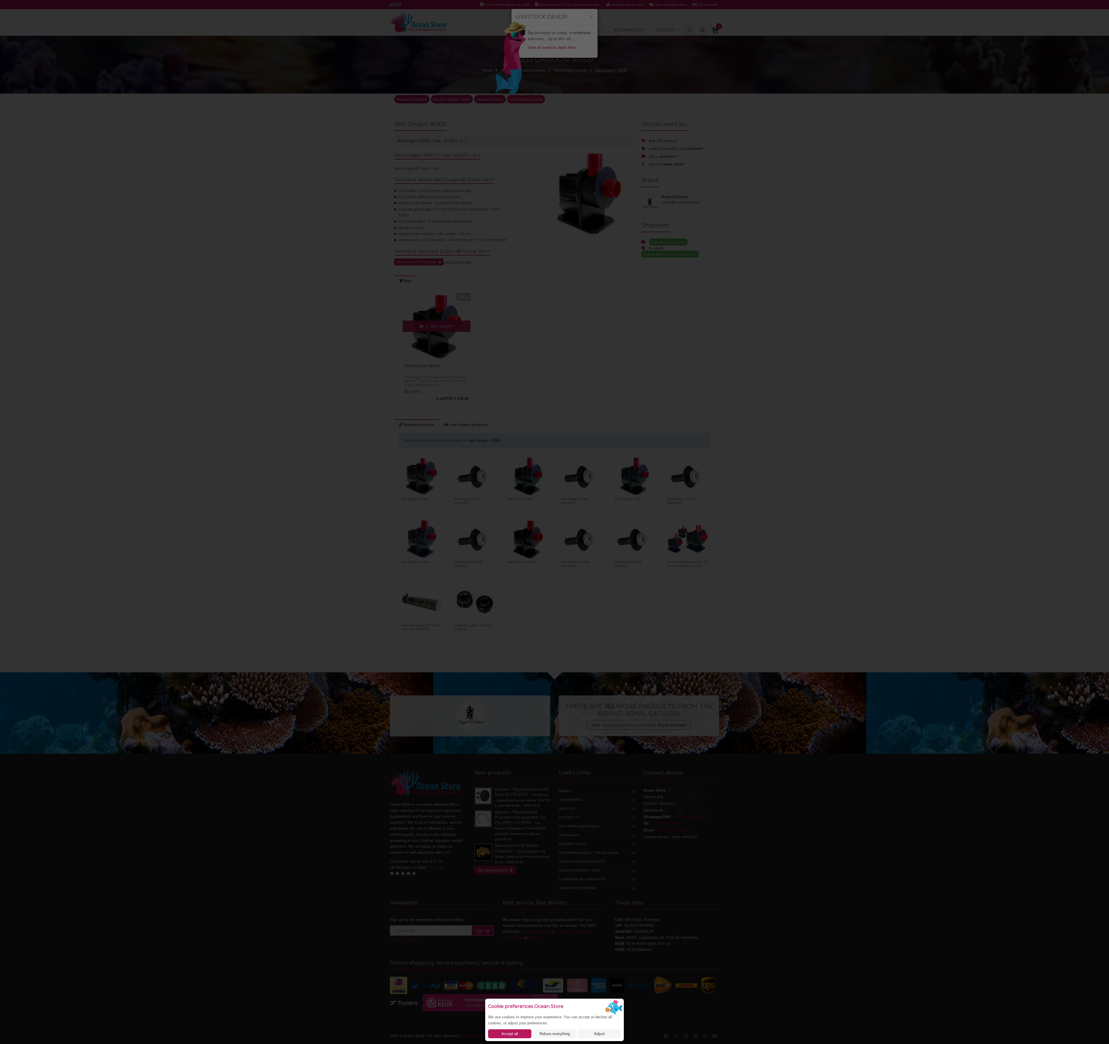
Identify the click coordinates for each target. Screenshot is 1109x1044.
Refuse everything (554, 1034)
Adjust (599, 1034)
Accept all (509, 1034)
